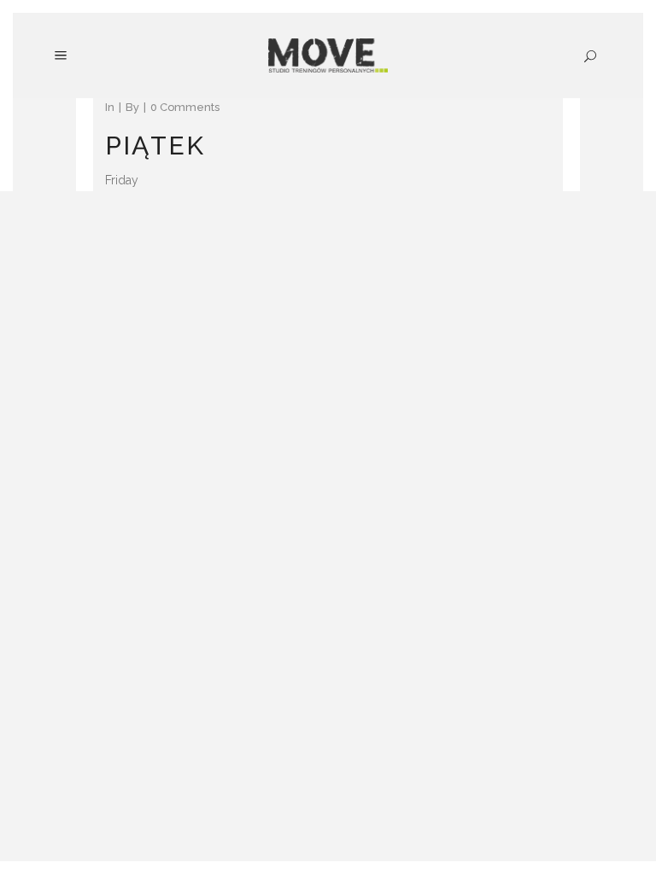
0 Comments (185, 107)
